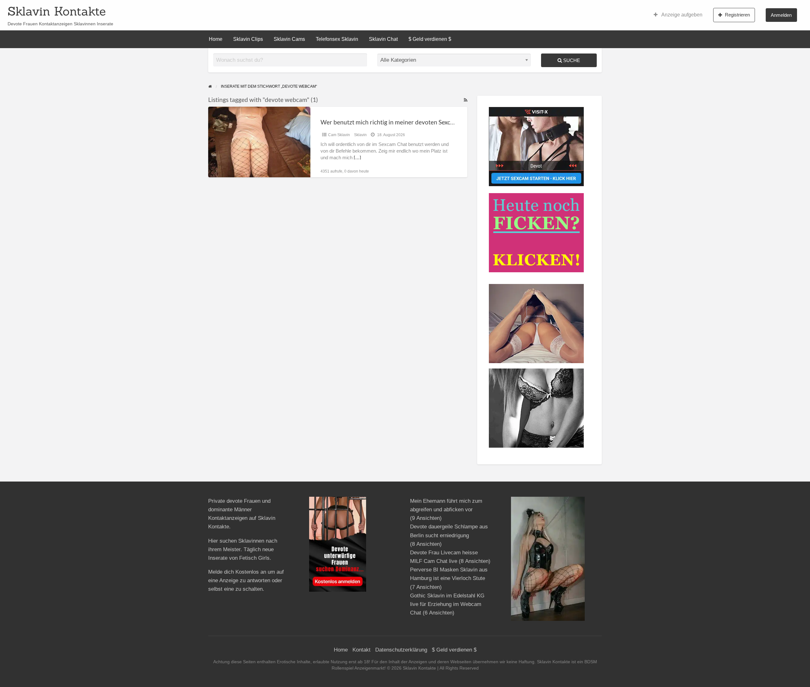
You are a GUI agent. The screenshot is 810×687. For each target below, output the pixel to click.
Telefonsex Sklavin (337, 39)
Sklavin (360, 135)
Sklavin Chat (383, 39)
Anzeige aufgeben (681, 14)
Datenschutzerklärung (401, 650)
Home (215, 39)
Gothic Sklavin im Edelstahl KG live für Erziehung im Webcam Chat (447, 604)
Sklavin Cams (289, 39)
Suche (571, 60)
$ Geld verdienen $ (429, 39)
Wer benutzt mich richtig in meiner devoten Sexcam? (391, 122)
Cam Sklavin (339, 135)
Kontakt (361, 650)
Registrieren (737, 14)
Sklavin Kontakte (57, 11)
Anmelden (781, 15)
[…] (357, 157)
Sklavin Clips (248, 39)
